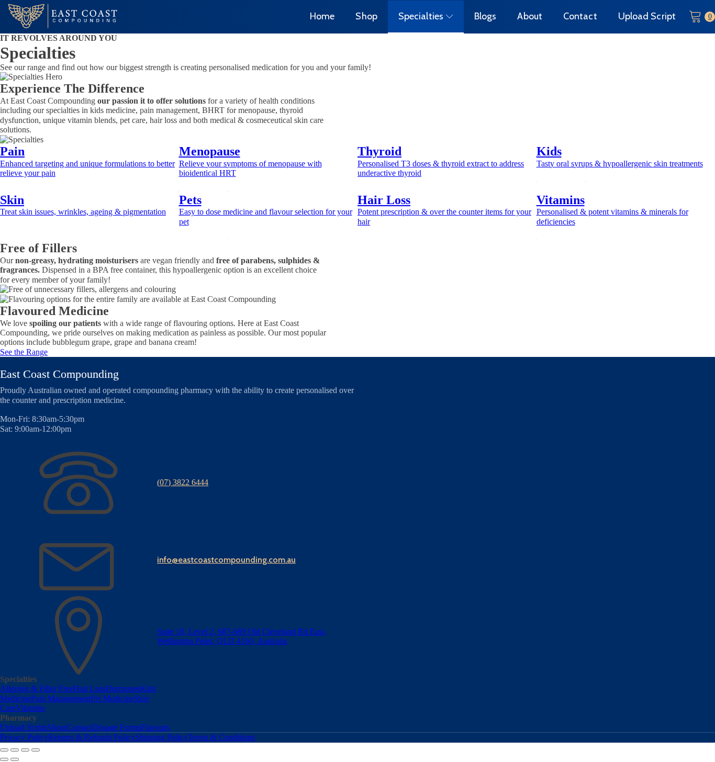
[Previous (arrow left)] (4, 759)
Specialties (420, 16)
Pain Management (61, 698)
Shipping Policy (161, 737)
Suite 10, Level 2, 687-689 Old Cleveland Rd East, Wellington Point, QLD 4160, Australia (241, 636)
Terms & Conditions (221, 737)
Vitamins (30, 707)
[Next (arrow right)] (14, 759)
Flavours (155, 727)
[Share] (25, 750)
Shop (366, 16)
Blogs (485, 16)
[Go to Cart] (702, 17)
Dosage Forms (117, 727)
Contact (580, 16)
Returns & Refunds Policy (91, 737)
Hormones (123, 688)
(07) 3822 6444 (182, 482)
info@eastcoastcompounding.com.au (226, 560)
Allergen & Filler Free (36, 688)
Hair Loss (89, 688)
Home (322, 16)
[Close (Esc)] (35, 750)
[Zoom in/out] (4, 750)
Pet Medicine (112, 698)
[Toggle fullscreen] (14, 750)
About (529, 16)
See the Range (24, 352)
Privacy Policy (24, 737)
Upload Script (647, 16)
